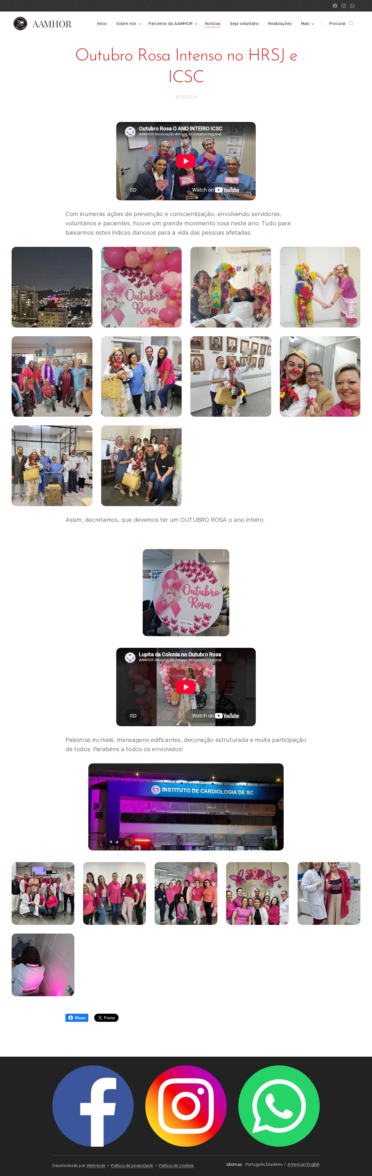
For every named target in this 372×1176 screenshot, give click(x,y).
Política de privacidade (132, 1165)
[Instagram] (343, 6)
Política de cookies (176, 1165)
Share (80, 1017)
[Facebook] (335, 6)
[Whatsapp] (352, 6)
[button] (341, 23)
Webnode (96, 1165)
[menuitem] (104, 23)
